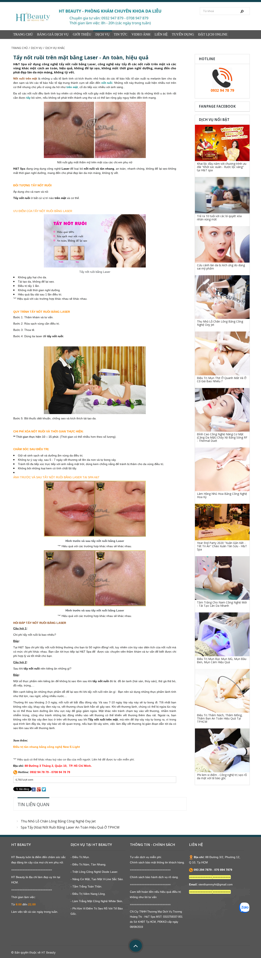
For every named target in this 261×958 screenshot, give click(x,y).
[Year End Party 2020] (222, 522)
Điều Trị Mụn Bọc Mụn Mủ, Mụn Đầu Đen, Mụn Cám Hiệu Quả (221, 660)
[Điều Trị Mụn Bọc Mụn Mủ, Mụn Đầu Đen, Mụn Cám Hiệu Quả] (222, 634)
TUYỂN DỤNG (183, 34)
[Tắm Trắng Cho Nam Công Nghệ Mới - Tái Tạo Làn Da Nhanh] (222, 578)
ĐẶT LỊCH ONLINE (212, 34)
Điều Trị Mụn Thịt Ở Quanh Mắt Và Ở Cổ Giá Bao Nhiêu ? (221, 379)
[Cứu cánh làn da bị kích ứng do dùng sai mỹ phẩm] (222, 244)
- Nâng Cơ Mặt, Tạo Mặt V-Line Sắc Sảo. (97, 879)
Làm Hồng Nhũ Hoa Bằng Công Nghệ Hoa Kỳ (222, 495)
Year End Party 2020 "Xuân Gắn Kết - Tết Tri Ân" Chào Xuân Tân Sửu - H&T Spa (222, 546)
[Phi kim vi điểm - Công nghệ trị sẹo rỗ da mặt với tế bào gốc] (222, 750)
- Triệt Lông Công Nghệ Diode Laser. (94, 871)
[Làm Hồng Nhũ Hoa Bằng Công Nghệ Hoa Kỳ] (222, 469)
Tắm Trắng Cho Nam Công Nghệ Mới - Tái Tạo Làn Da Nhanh (222, 604)
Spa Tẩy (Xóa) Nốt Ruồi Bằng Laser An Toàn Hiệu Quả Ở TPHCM (70, 827)
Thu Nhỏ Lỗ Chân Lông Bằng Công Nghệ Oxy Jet (58, 821)
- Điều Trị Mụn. (80, 857)
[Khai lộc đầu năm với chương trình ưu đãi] (222, 143)
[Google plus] (39, 789)
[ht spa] (89, 17)
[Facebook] (34, 789)
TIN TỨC (120, 34)
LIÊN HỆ (161, 34)
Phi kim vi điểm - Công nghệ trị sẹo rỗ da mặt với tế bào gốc (222, 776)
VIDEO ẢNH (141, 34)
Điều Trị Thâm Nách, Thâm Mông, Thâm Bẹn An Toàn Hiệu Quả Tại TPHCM (219, 718)
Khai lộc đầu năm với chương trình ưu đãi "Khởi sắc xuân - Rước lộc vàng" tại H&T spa (221, 167)
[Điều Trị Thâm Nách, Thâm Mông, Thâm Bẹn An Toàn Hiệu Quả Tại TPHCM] (222, 691)
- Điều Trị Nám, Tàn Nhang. (88, 864)
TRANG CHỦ (23, 34)
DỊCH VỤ (102, 34)
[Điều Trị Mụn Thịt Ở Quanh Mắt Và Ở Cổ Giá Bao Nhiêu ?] (222, 353)
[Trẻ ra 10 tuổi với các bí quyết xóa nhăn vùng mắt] (222, 195)
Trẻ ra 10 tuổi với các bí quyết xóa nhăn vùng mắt (219, 217)
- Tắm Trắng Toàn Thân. (86, 886)
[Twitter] (44, 789)
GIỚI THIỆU (82, 34)
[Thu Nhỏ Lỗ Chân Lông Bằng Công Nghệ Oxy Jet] (222, 297)
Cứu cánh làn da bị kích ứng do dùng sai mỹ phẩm (221, 266)
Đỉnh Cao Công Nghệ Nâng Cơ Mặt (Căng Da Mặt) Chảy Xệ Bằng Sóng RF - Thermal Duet (222, 437)
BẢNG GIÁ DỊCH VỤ (53, 34)
